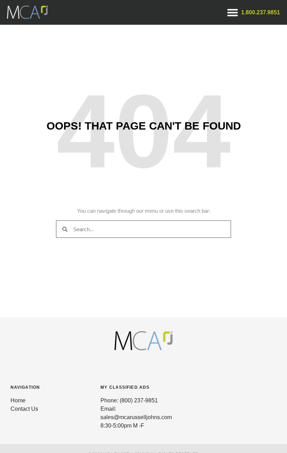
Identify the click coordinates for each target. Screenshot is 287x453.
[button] (232, 12)
